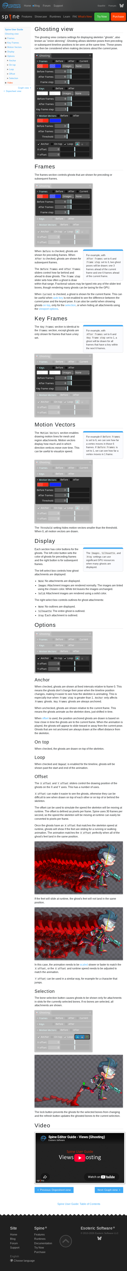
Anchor (12, 60)
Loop (11, 69)
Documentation (43, 1243)
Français (112, 6)
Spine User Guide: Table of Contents (78, 1204)
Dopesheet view (13, 91)
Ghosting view (12, 34)
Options (11, 56)
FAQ (75, 16)
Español (101, 6)
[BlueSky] (120, 6)
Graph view (23, 88)
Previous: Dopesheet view (55, 1190)
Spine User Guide (14, 29)
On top (12, 65)
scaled (84, 964)
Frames (11, 38)
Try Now (102, 16)
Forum (46, 5)
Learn (66, 16)
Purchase (118, 16)
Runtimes (55, 16)
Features (27, 16)
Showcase (41, 16)
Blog (13, 1238)
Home (27, 5)
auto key (58, 297)
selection (70, 305)
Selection (13, 78)
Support (58, 5)
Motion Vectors (14, 47)
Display (10, 51)
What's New (85, 16)
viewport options (48, 308)
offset (45, 718)
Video (10, 82)
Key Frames (13, 42)
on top (46, 305)
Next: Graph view (108, 1190)
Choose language (24, 1260)
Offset (12, 74)
